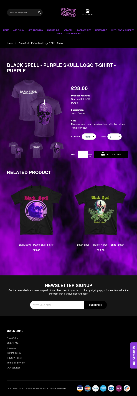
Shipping (11, 348)
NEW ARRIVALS (35, 30)
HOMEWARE (101, 30)
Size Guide (12, 338)
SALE (59, 33)
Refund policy (14, 352)
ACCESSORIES (84, 30)
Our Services (14, 367)
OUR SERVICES (73, 33)
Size (103, 136)
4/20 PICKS (18, 30)
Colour (75, 136)
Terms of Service (16, 362)
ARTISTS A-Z (53, 30)
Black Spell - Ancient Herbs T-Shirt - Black (100, 244)
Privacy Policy (14, 357)
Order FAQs (13, 343)
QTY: (73, 154)
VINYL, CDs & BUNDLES (122, 30)
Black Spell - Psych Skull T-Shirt (36, 244)
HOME (6, 30)
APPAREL (68, 30)
